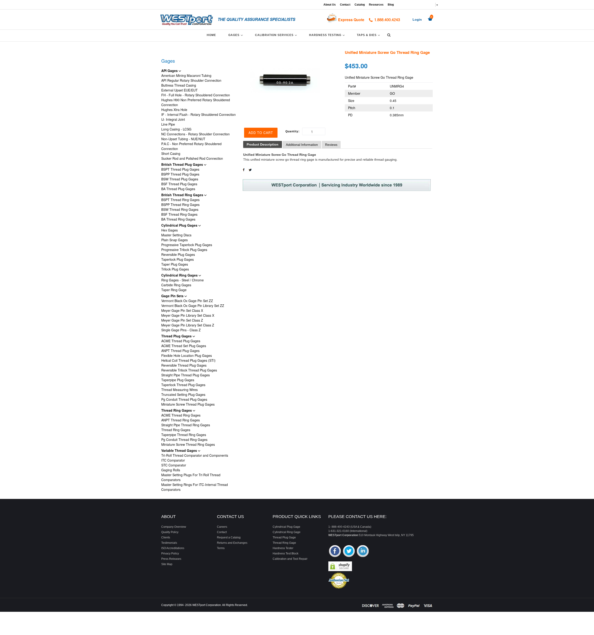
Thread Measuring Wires (179, 389)
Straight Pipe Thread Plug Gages (185, 375)
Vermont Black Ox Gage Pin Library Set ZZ (192, 305)
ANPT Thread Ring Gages (180, 420)
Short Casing (170, 153)
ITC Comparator (173, 460)
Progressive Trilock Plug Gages (184, 249)
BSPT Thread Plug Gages (180, 169)
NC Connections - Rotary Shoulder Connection (195, 134)
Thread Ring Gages (177, 410)
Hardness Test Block (285, 553)
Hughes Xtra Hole (174, 109)
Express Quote (351, 19)
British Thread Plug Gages (182, 164)
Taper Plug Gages (174, 264)
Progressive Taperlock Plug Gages (186, 244)
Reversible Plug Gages (178, 254)
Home (211, 35)
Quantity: (292, 131)
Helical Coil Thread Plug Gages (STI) (188, 360)
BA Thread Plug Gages (178, 188)
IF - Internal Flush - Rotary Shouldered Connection (198, 114)
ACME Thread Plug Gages (180, 341)
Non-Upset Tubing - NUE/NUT (183, 139)
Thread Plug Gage (284, 537)
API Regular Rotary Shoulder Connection (191, 80)
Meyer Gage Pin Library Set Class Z (187, 325)
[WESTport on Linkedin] (362, 551)
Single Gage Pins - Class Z (181, 330)
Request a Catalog (229, 537)
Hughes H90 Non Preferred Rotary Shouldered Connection (195, 102)
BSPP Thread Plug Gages (180, 174)
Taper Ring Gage (174, 289)
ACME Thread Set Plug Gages (183, 345)
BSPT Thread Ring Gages (180, 199)
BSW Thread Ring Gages (179, 209)
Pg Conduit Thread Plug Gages (184, 399)
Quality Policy (169, 532)
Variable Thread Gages (179, 450)
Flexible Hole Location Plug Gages (186, 355)
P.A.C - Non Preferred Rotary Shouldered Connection (191, 146)
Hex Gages (169, 230)
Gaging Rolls (170, 470)
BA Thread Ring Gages (178, 219)
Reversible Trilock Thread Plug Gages (189, 370)
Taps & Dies (369, 35)
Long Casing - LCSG (176, 129)
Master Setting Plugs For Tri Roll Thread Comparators (190, 477)
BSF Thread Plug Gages (179, 184)
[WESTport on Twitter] (348, 551)
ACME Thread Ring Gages (180, 415)
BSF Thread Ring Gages (179, 214)
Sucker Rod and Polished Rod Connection (192, 158)
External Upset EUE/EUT (179, 90)
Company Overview (173, 526)
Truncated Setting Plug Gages (183, 394)
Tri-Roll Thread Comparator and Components (194, 455)
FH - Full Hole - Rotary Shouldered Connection (195, 95)
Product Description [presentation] (262, 144)
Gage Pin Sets (172, 295)
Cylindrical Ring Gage (286, 532)
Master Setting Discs (176, 235)
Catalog (360, 4)
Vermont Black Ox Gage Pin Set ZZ (187, 300)
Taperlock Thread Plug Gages (183, 384)
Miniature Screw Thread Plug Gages (188, 404)
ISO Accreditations (172, 548)
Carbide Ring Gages (176, 285)
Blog (391, 4)
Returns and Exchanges (232, 542)
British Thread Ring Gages (182, 194)
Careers (222, 526)
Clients (165, 537)
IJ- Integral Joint (173, 119)
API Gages (170, 70)
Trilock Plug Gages (175, 269)
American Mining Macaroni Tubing (186, 75)
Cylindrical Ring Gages (180, 275)
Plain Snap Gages (174, 240)
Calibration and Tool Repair (290, 558)
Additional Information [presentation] (302, 145)
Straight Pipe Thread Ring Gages (185, 425)
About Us (329, 4)
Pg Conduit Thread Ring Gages (184, 439)
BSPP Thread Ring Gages (180, 204)
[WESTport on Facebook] (335, 551)
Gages (236, 35)
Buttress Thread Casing (178, 85)
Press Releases (171, 558)
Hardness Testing (327, 35)
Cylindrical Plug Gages (179, 225)
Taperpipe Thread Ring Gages (183, 434)
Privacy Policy (170, 553)
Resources (376, 4)
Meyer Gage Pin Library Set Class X (187, 315)
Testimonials (169, 542)
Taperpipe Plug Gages (177, 380)
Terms (221, 548)
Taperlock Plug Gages (177, 259)
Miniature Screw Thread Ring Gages (188, 444)
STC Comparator (173, 465)
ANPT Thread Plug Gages (180, 350)
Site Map (166, 564)
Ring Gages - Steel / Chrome (182, 280)
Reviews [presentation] (331, 145)
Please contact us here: (357, 516)
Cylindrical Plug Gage (286, 526)
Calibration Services (276, 35)
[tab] (262, 144)
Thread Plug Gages (177, 336)
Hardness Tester (283, 548)
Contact (345, 4)
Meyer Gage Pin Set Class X (182, 310)
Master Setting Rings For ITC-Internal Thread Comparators (194, 487)
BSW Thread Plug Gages (179, 179)
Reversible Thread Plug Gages (184, 365)
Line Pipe (168, 124)
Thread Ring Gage (284, 542)
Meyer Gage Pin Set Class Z (182, 320)
